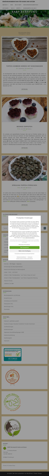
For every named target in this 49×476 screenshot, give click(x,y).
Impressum (30, 256)
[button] (24, 247)
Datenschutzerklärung (30, 237)
